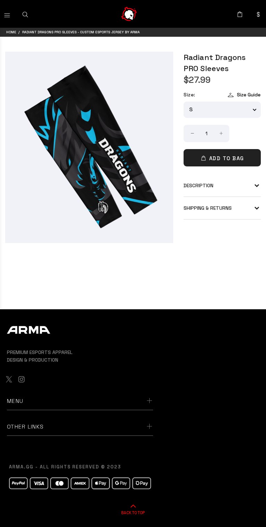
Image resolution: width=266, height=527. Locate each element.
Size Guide (248, 95)
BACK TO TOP (133, 512)
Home (11, 32)
